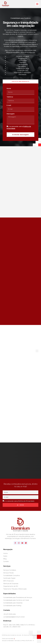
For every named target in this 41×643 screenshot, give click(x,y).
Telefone (10, 97)
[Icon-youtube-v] (22, 542)
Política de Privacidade (26, 501)
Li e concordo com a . (19, 501)
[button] (37, 4)
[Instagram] (18, 542)
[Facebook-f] (15, 542)
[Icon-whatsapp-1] (25, 542)
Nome (9, 88)
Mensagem (10, 114)
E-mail (9, 105)
